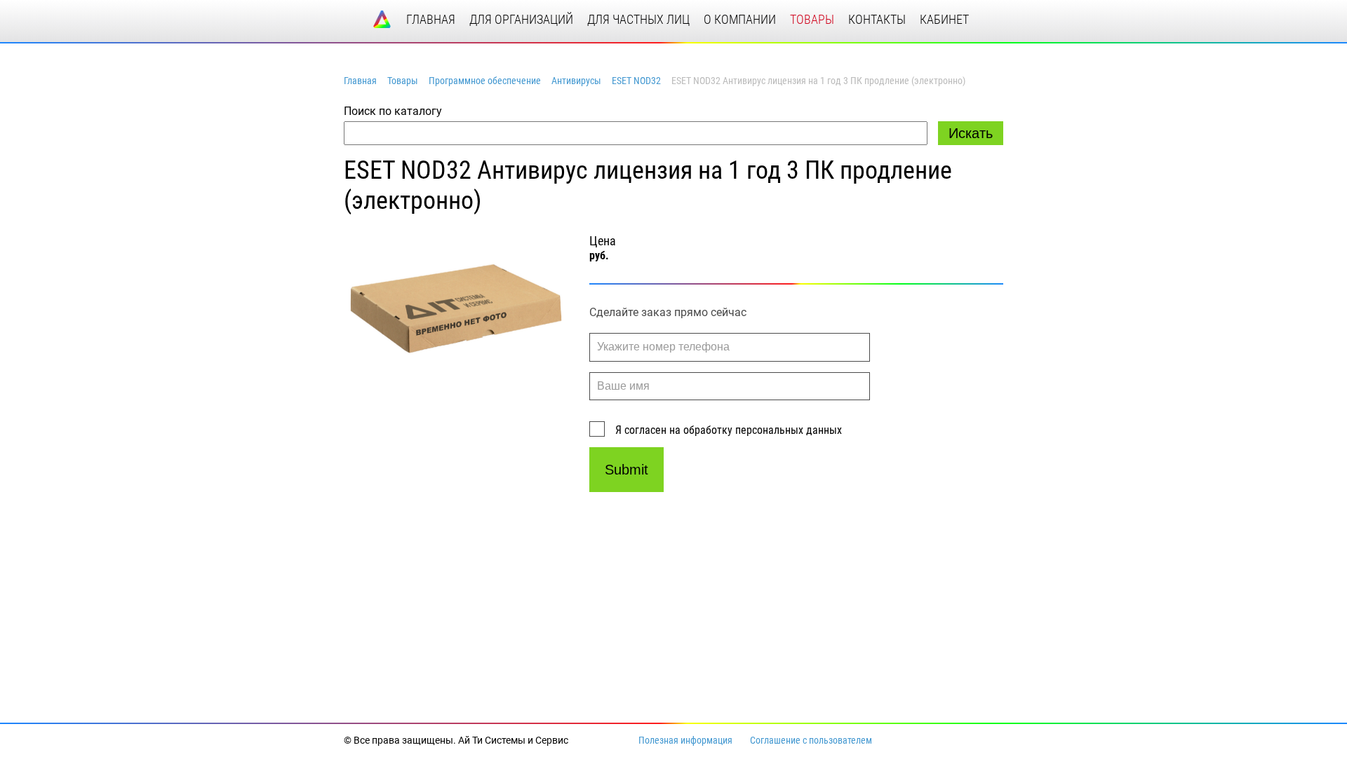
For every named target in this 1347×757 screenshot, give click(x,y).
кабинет (944, 19)
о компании (740, 19)
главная (430, 19)
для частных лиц (638, 19)
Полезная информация (685, 740)
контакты (877, 19)
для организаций (521, 19)
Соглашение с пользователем (811, 740)
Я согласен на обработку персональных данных (728, 430)
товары (812, 19)
